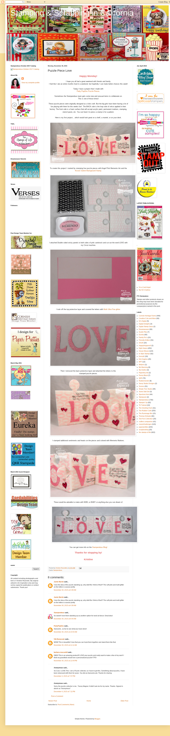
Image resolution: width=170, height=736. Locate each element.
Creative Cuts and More (147, 318)
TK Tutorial (143, 405)
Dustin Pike (143, 332)
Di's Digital (142, 321)
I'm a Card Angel (145, 287)
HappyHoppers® (145, 346)
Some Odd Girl (144, 392)
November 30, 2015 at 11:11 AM (65, 645)
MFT (140, 362)
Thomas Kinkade (145, 416)
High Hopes (143, 348)
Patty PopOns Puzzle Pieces (88, 91)
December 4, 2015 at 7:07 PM (64, 676)
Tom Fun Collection (146, 419)
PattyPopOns (59, 626)
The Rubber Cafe (145, 411)
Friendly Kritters (144, 340)
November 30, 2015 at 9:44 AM (65, 619)
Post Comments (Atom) (66, 705)
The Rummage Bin (145, 413)
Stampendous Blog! (99, 547)
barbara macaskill (60, 652)
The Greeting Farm (145, 408)
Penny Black (143, 375)
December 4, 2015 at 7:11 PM (64, 691)
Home (89, 701)
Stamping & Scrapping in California (72, 12)
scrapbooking (144, 430)
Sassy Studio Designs (147, 383)
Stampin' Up (143, 402)
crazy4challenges (145, 424)
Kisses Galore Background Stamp (88, 171)
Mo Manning (143, 367)
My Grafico (142, 370)
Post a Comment (57, 696)
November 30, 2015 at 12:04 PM (65, 661)
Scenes (141, 386)
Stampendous (57, 570)
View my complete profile (31, 83)
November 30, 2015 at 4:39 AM (65, 590)
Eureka (141, 335)
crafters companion (146, 421)
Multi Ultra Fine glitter (112, 309)
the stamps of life (145, 432)
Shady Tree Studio (145, 389)
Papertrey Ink (143, 373)
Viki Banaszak (59, 639)
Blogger (97, 719)
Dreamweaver (144, 329)
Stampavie (142, 397)
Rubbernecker (144, 381)
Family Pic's (143, 337)
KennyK (141, 356)
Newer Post (52, 701)
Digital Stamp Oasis (146, 326)
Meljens (141, 365)
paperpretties (143, 427)
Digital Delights (144, 324)
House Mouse (144, 351)
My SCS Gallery (144, 290)
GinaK (141, 343)
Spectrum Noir (144, 394)
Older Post (124, 701)
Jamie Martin (59, 582)
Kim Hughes (143, 359)
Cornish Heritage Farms (147, 316)
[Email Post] (80, 568)
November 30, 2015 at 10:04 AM (65, 632)
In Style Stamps (144, 354)
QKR (140, 378)
